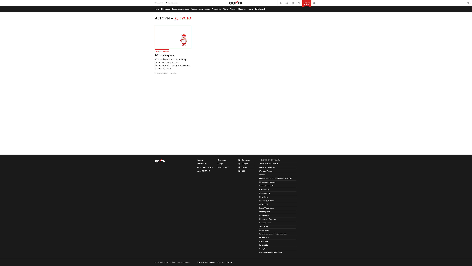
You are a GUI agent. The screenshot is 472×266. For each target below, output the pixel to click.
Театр (225, 9)
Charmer (229, 262)
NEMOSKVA (263, 204)
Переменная (264, 215)
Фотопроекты (202, 164)
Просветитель (264, 193)
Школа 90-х (263, 245)
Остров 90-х (264, 238)
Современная (180, 9)
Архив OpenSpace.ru (205, 167)
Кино (157, 9)
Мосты (262, 175)
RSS (243, 171)
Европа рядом (264, 212)
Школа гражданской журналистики (273, 234)
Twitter (244, 167)
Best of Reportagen (266, 208)
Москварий (165, 55)
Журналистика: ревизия (268, 164)
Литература (216, 9)
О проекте (159, 3)
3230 (175, 73)
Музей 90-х (263, 241)
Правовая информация (206, 262)
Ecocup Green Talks (266, 186)
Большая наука (265, 223)
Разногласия (264, 230)
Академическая (200, 9)
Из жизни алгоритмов (267, 182)
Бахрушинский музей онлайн (270, 252)
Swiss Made (263, 226)
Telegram (245, 164)
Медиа (232, 9)
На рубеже (263, 197)
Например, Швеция (266, 201)
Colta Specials (260, 9)
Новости (200, 160)
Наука (250, 9)
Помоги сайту (171, 3)
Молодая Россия (162, 51)
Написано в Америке (267, 219)
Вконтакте (246, 160)
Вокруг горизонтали (267, 167)
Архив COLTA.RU (203, 171)
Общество (241, 9)
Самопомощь (264, 190)
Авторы (162, 18)
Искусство (165, 9)
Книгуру (262, 249)
